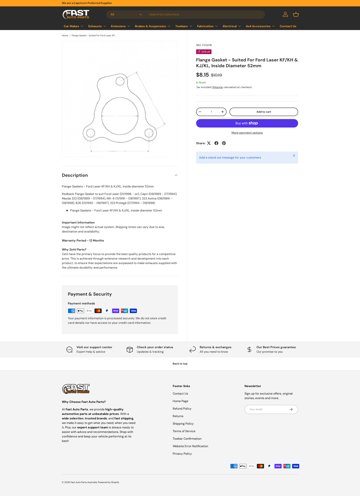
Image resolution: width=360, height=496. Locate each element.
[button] (296, 14)
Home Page (180, 401)
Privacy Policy (182, 454)
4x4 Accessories (258, 26)
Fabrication (205, 26)
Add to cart (263, 111)
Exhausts (95, 26)
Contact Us (288, 26)
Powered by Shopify (108, 482)
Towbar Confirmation (187, 439)
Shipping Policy (183, 424)
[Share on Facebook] (216, 143)
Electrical (230, 26)
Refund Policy (182, 409)
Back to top (180, 363)
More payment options (247, 132)
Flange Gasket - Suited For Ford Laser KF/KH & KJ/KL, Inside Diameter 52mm (94, 35)
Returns (178, 416)
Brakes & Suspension (150, 26)
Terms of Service (184, 431)
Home (65, 35)
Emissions (118, 26)
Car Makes (71, 26)
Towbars (181, 26)
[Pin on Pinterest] (224, 143)
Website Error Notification (190, 446)
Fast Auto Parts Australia (83, 482)
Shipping (217, 87)
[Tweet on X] (209, 143)
